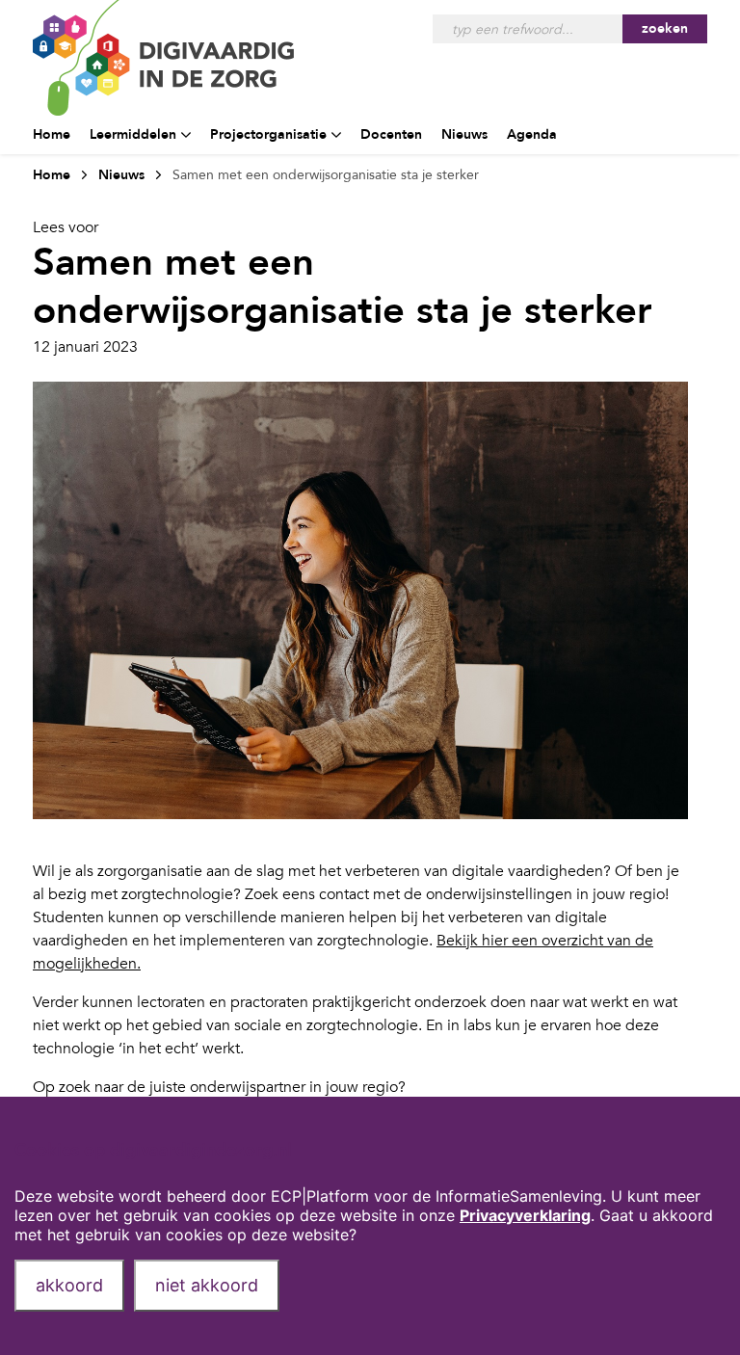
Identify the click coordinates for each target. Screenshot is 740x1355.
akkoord (69, 1285)
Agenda (532, 134)
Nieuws (464, 134)
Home (51, 134)
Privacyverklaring (525, 1215)
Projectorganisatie (268, 134)
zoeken (665, 28)
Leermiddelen (133, 134)
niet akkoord (206, 1285)
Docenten (391, 134)
